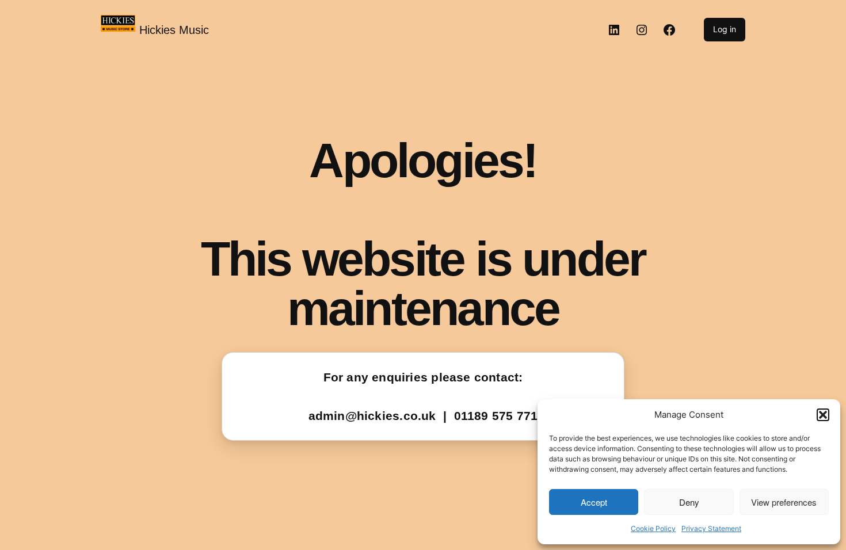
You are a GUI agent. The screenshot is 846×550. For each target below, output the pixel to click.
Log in (724, 29)
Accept (594, 502)
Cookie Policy (653, 528)
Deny (689, 502)
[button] (823, 415)
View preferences (784, 502)
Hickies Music (174, 30)
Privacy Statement (711, 528)
